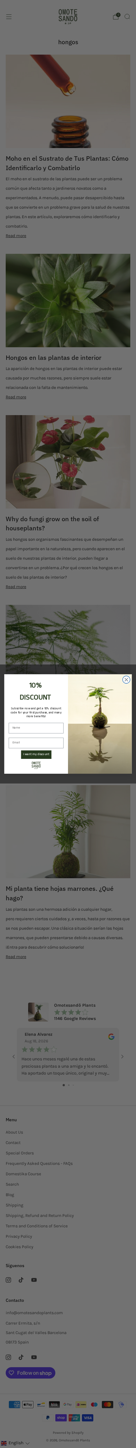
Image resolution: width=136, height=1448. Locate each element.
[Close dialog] (126, 679)
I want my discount (36, 754)
